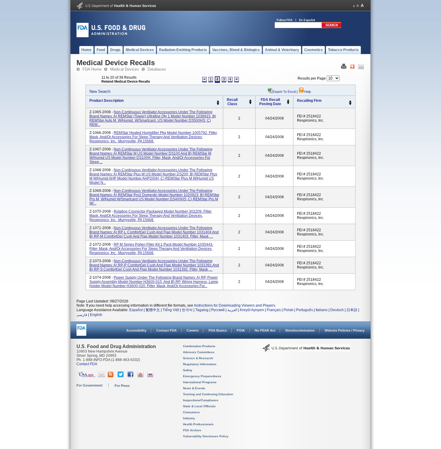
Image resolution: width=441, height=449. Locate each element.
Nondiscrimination (300, 330)
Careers (193, 330)
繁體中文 (153, 310)
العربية (232, 310)
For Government (89, 385)
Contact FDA (166, 330)
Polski (288, 310)
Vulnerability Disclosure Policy (206, 436)
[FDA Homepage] (81, 333)
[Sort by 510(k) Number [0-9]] (250, 101)
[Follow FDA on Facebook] (131, 376)
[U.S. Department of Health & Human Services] (306, 349)
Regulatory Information (199, 364)
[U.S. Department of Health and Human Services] (116, 8)
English (96, 315)
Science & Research (198, 358)
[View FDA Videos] (141, 376)
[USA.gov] (86, 376)
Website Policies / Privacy (344, 330)
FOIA (241, 330)
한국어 (187, 310)
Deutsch (337, 310)
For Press (122, 385)
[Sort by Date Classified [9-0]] (288, 103)
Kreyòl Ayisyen (252, 310)
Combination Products (199, 346)
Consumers (191, 412)
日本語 (351, 310)
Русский (218, 310)
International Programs (200, 382)
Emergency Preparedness (202, 376)
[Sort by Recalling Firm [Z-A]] (350, 104)
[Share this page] (352, 68)
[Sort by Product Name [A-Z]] (218, 101)
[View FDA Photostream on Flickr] (151, 376)
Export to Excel (284, 91)
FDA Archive (192, 430)
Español (136, 310)
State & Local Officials (199, 406)
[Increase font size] (362, 5)
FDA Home (91, 69)
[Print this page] (343, 68)
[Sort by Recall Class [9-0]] (250, 103)
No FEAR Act (265, 330)
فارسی (81, 315)
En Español (307, 20)
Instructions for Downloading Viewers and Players (234, 305)
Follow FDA (284, 20)
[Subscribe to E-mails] (101, 376)
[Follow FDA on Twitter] (121, 376)
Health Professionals (198, 424)
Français (274, 310)
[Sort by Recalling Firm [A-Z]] (350, 101)
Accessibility (136, 330)
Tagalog (201, 310)
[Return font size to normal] (357, 5)
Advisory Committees (198, 352)
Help (307, 91)
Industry (189, 418)
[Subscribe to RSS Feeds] (111, 376)
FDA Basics (217, 330)
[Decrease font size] (354, 5)
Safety (187, 370)
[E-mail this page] (361, 68)
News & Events (194, 388)
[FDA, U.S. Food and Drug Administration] (110, 36)
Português (304, 310)
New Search (99, 91)
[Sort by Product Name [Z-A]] (218, 104)
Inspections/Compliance (200, 400)
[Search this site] (331, 27)
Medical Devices (124, 69)
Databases (157, 69)
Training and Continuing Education (208, 394)
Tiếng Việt (171, 310)
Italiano (322, 310)
